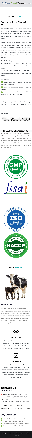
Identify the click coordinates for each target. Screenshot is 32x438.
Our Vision (16, 337)
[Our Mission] (16, 355)
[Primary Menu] (29, 3)
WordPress (17, 435)
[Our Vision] (16, 331)
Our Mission (16, 361)
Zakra (29, 433)
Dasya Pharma (16, 433)
